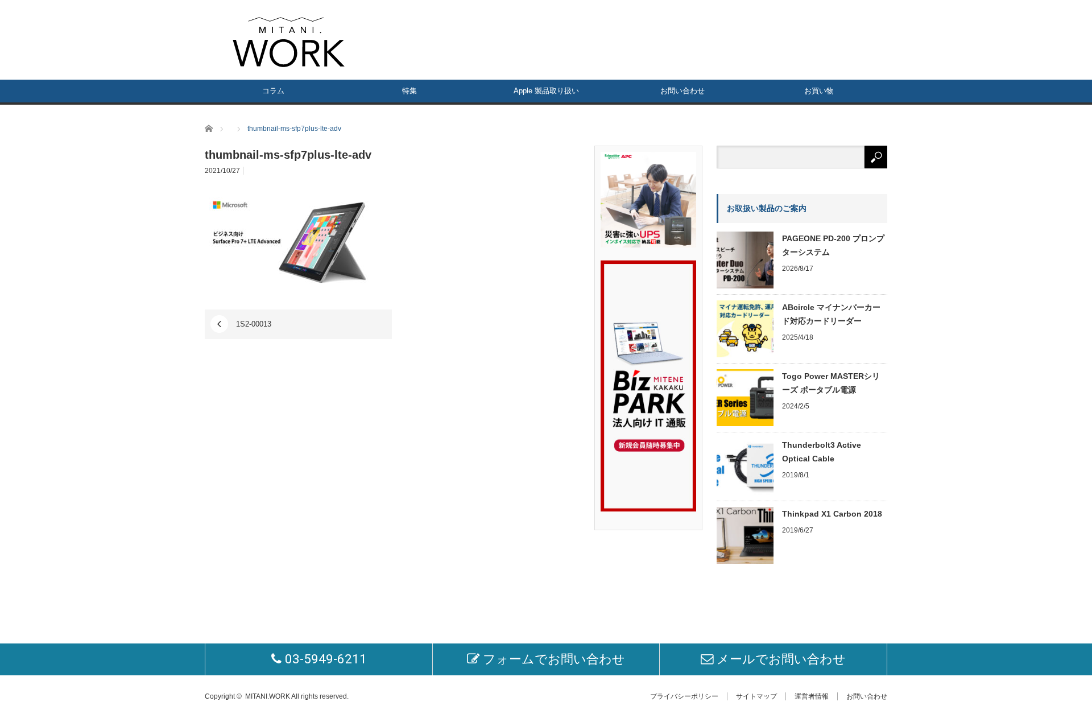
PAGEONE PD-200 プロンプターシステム (833, 245)
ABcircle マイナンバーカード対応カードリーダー (831, 314)
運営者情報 (812, 696)
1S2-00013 (253, 324)
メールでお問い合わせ (779, 658)
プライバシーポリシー (684, 696)
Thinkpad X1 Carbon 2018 (832, 513)
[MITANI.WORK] (288, 42)
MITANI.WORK (267, 696)
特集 (409, 90)
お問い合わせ (682, 90)
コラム (273, 90)
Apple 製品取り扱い (546, 90)
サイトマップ (756, 696)
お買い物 (819, 90)
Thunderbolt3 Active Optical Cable (821, 451)
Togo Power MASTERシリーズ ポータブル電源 (831, 383)
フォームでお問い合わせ (552, 658)
